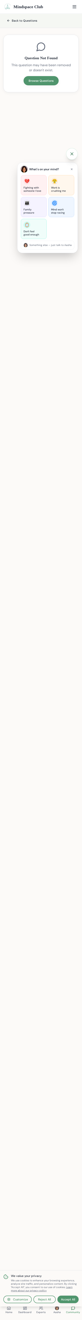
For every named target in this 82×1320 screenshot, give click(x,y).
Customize (20, 1299)
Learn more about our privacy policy (42, 1289)
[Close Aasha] (72, 154)
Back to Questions (24, 20)
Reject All (44, 1299)
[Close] (71, 169)
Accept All (68, 1299)
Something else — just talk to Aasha (50, 245)
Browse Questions (41, 81)
